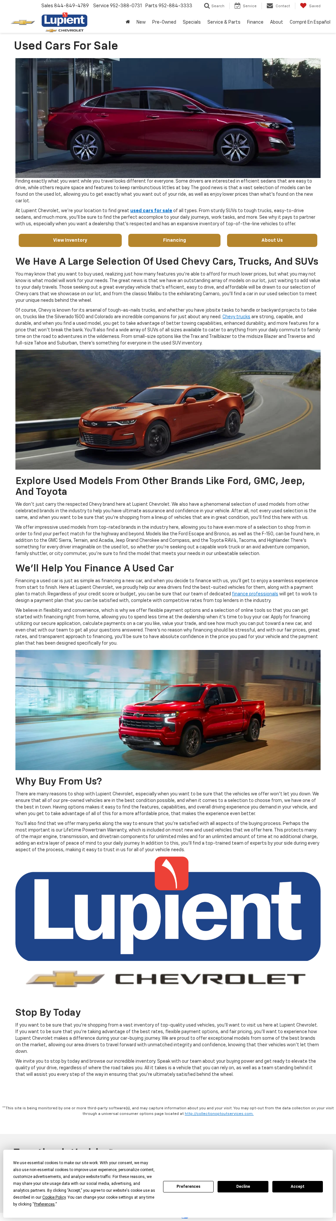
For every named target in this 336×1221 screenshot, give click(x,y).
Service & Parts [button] (224, 22)
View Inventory (70, 240)
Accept (297, 1186)
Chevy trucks (236, 317)
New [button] (141, 22)
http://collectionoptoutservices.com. (219, 1114)
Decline (243, 1186)
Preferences (188, 1186)
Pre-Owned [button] (164, 22)
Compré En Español (310, 22)
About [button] (276, 22)
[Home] (127, 22)
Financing (174, 240)
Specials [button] (192, 22)
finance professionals (255, 594)
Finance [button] (255, 22)
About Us (272, 240)
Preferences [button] (44, 1204)
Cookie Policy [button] (54, 1197)
